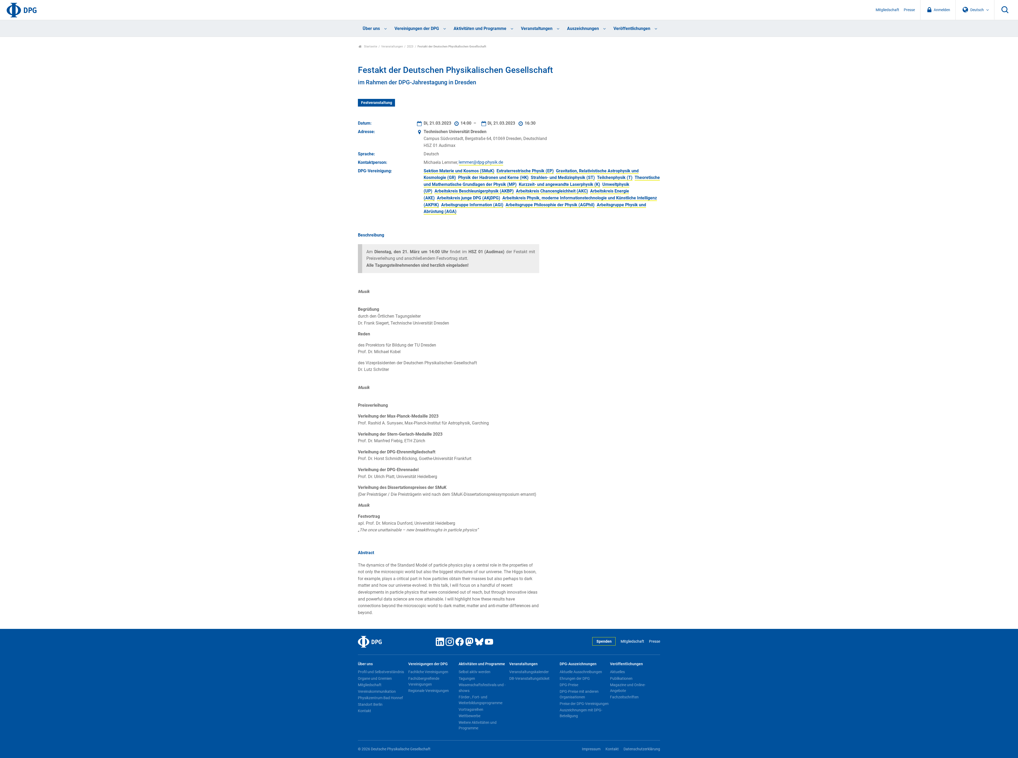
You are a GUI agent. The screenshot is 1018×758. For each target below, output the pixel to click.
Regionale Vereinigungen (428, 691)
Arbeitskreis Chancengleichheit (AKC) (552, 191)
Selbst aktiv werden (474, 672)
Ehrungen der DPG (575, 678)
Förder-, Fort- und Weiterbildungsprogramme (480, 700)
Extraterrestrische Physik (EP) (525, 170)
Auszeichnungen (583, 28)
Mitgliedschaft (887, 10)
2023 (410, 46)
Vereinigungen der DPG (416, 28)
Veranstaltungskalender (529, 672)
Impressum (591, 749)
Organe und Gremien (375, 678)
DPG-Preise (569, 685)
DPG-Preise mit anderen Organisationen (579, 694)
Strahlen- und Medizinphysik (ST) (563, 177)
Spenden (604, 641)
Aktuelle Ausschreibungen (581, 672)
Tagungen (467, 678)
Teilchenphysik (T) (615, 177)
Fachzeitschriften (624, 697)
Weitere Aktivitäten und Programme (478, 725)
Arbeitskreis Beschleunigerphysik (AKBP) (474, 191)
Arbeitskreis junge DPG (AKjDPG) (468, 197)
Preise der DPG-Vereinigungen (584, 704)
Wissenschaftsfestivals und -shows (482, 688)
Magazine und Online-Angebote (628, 688)
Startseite (370, 46)
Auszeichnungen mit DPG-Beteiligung (581, 713)
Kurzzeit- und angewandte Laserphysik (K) (559, 184)
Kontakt (364, 711)
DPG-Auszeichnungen (578, 664)
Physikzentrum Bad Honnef (380, 698)
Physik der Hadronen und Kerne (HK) (493, 177)
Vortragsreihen (471, 709)
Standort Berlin (370, 704)
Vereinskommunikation (377, 691)
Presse (909, 10)
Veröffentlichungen (631, 28)
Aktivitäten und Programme (480, 28)
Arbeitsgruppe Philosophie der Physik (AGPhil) (550, 204)
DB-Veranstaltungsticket (529, 678)
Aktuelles (617, 672)
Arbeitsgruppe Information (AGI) (472, 204)
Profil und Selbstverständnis (381, 672)
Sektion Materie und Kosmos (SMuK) (459, 170)
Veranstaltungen (536, 28)
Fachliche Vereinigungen (428, 672)
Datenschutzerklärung (642, 749)
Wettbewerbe (469, 716)
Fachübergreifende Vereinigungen (423, 681)
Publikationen (621, 678)
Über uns (371, 28)
